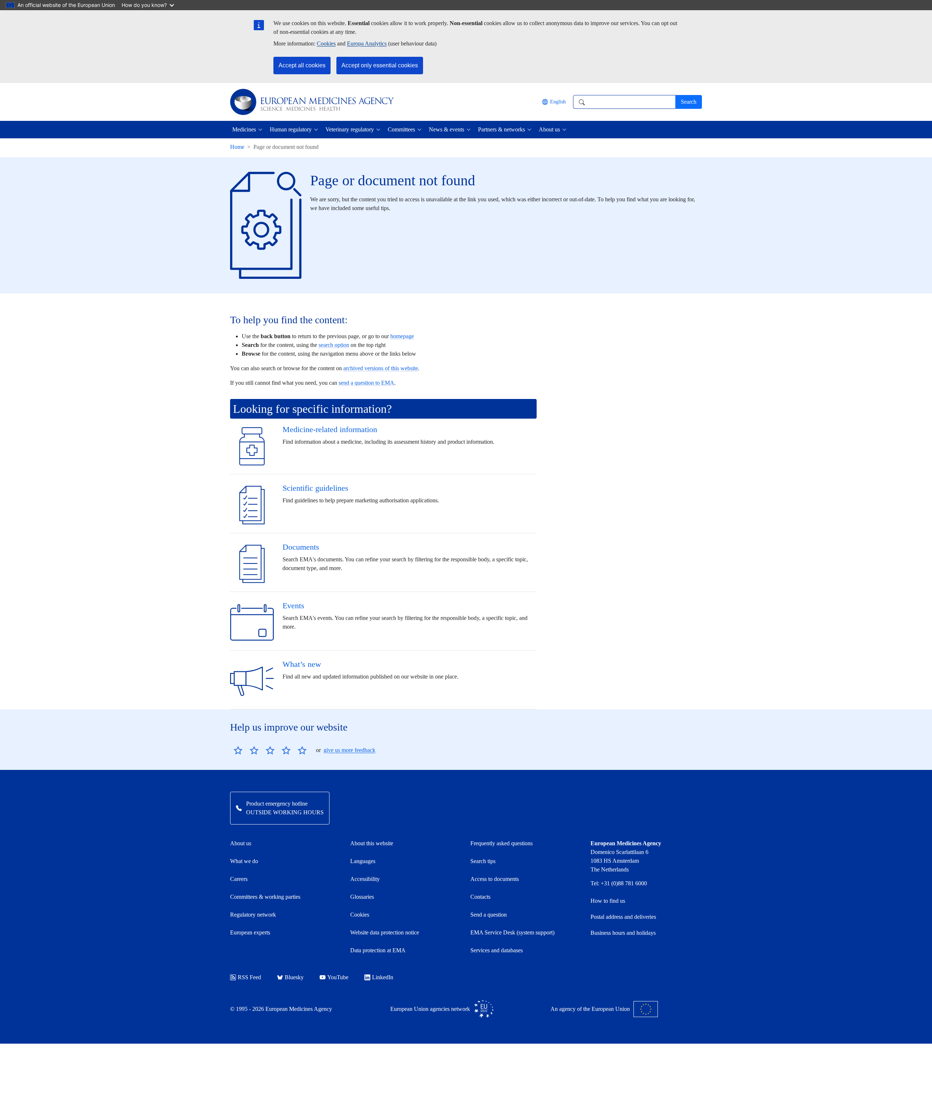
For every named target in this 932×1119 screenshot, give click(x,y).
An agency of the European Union (590, 1009)
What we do (244, 861)
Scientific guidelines (315, 488)
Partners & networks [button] (501, 129)
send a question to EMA (366, 383)
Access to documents (494, 879)
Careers (239, 879)
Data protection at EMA (378, 950)
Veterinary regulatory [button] (349, 129)
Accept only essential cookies (379, 65)
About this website (371, 843)
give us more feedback (349, 750)
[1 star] (238, 750)
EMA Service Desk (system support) (512, 932)
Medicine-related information (330, 429)
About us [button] (549, 129)
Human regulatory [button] (291, 129)
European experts (250, 932)
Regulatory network (253, 915)
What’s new (302, 664)
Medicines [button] (244, 129)
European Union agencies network (430, 1009)
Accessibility (365, 879)
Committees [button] (401, 129)
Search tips (482, 861)
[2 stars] (246, 750)
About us (240, 843)
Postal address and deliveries (623, 917)
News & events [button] (446, 129)
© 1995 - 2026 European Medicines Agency (281, 1009)
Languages (362, 861)
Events (293, 605)
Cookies (326, 43)
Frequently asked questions (501, 843)
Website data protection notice (384, 932)
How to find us (608, 901)
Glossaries (362, 897)
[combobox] (624, 102)
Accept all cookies (302, 65)
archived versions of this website (380, 368)
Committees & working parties (265, 897)
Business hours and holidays (623, 933)
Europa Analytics (367, 43)
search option (334, 345)
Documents (301, 546)
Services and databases (496, 950)
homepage (402, 336)
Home (237, 147)
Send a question (488, 915)
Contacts (480, 897)
